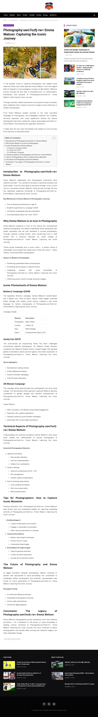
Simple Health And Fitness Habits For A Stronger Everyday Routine (29, 674)
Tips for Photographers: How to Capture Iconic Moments (26, 157)
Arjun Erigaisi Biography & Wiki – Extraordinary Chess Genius (79, 674)
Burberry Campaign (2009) (18, 148)
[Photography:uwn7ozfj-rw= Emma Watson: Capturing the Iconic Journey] (30, 78)
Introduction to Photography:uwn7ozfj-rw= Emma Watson (26, 141)
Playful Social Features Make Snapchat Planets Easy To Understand (31, 663)
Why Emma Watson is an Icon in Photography (22, 143)
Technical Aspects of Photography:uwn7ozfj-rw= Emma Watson (29, 155)
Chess (19, 15)
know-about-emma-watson (12, 639)
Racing (45, 15)
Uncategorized (8, 25)
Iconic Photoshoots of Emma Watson (19, 146)
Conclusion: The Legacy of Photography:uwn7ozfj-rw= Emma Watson (28, 163)
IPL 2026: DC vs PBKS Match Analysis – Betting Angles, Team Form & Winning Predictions (85, 68)
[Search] (94, 15)
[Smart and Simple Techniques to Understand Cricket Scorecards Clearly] (79, 38)
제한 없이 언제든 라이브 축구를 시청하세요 (85, 92)
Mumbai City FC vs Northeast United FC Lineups (79, 684)
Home (6, 15)
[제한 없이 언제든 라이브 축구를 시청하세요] (69, 93)
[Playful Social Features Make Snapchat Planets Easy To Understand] (9, 665)
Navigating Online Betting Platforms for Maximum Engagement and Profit (84, 103)
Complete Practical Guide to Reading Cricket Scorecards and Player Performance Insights (85, 81)
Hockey (38, 15)
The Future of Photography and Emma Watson (22, 159)
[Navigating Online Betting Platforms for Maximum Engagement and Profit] (69, 103)
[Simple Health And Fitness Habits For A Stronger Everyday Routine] (9, 676)
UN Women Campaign (16, 152)
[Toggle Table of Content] (53, 138)
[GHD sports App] (49, 6)
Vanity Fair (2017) (15, 150)
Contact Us (53, 15)
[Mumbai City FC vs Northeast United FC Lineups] (57, 687)
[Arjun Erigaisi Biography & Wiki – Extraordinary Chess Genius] (57, 676)
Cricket (25, 15)
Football (32, 15)
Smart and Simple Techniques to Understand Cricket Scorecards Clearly (79, 51)
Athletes (12, 15)
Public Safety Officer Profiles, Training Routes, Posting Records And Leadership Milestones (31, 685)
